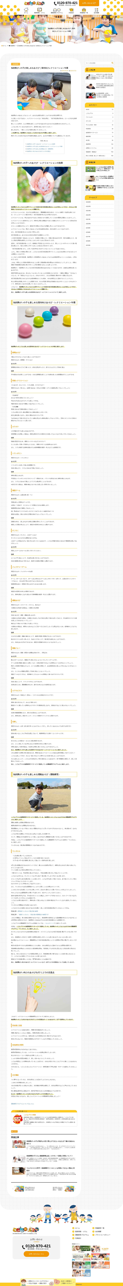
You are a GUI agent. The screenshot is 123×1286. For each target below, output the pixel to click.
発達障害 (15, 64)
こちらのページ (49, 923)
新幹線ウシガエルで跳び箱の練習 (28, 911)
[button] (112, 63)
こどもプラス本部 (30, 1115)
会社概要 (98, 1231)
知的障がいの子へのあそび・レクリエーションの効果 (41, 144)
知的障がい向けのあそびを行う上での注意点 (38, 151)
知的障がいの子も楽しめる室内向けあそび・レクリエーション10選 (44, 146)
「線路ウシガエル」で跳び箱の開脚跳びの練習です (33, 914)
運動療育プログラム (82, 1235)
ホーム (77, 1228)
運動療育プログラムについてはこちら (22, 1104)
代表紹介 (78, 1238)
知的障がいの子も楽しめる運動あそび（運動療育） (40, 149)
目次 (41, 141)
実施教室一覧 (99, 1228)
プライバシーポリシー (102, 1235)
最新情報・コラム (81, 1231)
